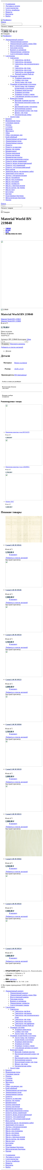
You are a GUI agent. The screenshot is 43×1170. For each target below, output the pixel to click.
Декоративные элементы (19, 52)
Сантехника (10, 56)
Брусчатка (9, 192)
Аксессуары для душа (23, 82)
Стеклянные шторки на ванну (26, 96)
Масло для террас (12, 181)
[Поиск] (2, 210)
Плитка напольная (13, 153)
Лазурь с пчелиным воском (16, 175)
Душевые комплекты (23, 78)
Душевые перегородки (23, 90)
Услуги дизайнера (12, 10)
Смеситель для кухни (23, 70)
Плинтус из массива (13, 147)
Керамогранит (11, 151)
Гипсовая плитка (16, 48)
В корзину (5, 344)
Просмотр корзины (17, 344)
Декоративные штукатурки (16, 139)
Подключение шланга (23, 108)
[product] (24, 417)
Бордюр (9, 194)
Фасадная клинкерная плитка (17, 159)
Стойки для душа (21, 80)
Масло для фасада (12, 184)
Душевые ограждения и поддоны (23, 84)
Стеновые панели (12, 123)
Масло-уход (10, 190)
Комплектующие (16, 98)
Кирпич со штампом (18, 50)
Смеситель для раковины (24, 72)
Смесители (14, 58)
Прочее (8, 200)
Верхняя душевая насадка (25, 100)
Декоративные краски (14, 143)
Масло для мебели (13, 177)
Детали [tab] (8, 351)
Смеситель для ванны (23, 62)
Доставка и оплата (13, 6)
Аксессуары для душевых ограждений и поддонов (25, 87)
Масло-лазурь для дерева (15, 188)
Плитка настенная (13, 155)
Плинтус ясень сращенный (16, 161)
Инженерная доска (13, 121)
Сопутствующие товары (19, 54)
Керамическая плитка (14, 157)
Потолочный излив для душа (26, 111)
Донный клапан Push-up (24, 74)
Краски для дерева (13, 149)
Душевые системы (17, 76)
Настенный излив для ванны (26, 106)
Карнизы (9, 129)
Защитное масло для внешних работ (20, 171)
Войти (8, 16)
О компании (10, 4)
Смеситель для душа (23, 68)
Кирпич (9, 119)
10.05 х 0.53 (19, 369)
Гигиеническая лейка (23, 115)
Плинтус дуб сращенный (15, 165)
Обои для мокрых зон (14, 135)
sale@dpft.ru (13, 979)
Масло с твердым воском (15, 186)
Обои (8, 133)
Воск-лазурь (10, 169)
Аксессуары (14, 117)
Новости (9, 12)
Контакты (9, 14)
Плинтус (9, 145)
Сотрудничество (12, 8)
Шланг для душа (21, 113)
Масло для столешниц (14, 179)
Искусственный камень (19, 46)
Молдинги (10, 131)
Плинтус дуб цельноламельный (18, 167)
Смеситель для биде (22, 60)
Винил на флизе (20, 363)
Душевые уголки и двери (25, 94)
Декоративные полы (13, 141)
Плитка (8, 125)
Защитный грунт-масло (15, 173)
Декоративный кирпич (14, 40)
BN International (20, 375)
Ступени (9, 127)
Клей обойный (11, 137)
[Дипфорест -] (6, 20)
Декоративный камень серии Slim (23, 44)
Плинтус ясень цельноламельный (19, 163)
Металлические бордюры (15, 198)
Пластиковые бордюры (15, 196)
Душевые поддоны (22, 92)
